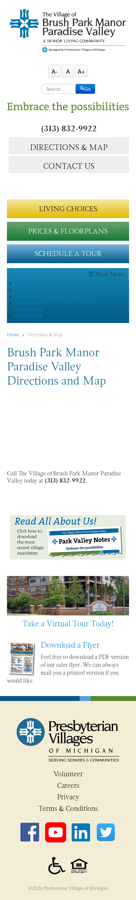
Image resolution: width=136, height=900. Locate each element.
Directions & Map (68, 146)
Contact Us (68, 165)
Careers (68, 785)
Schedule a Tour (68, 253)
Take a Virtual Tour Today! (68, 623)
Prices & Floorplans (68, 231)
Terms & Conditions (68, 808)
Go (88, 89)
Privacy (68, 797)
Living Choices (68, 208)
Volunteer (68, 774)
